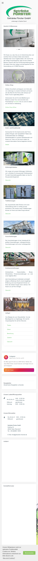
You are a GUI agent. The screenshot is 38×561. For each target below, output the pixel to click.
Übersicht (8, 180)
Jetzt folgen (10, 370)
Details (7, 144)
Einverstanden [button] (29, 553)
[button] (16, 49)
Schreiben (16, 102)
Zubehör (9, 337)
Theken (9, 325)
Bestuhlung (10, 333)
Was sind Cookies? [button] (9, 558)
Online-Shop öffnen (10, 107)
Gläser (9, 329)
